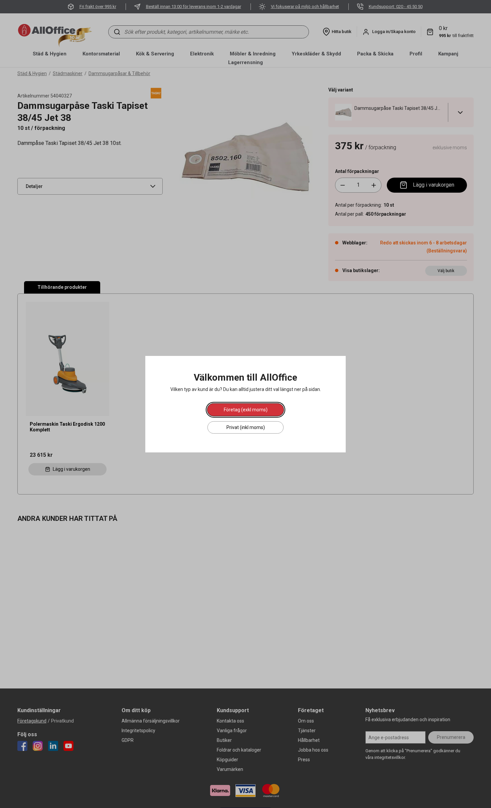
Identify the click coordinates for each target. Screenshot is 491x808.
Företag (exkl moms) (246, 409)
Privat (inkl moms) (245, 427)
